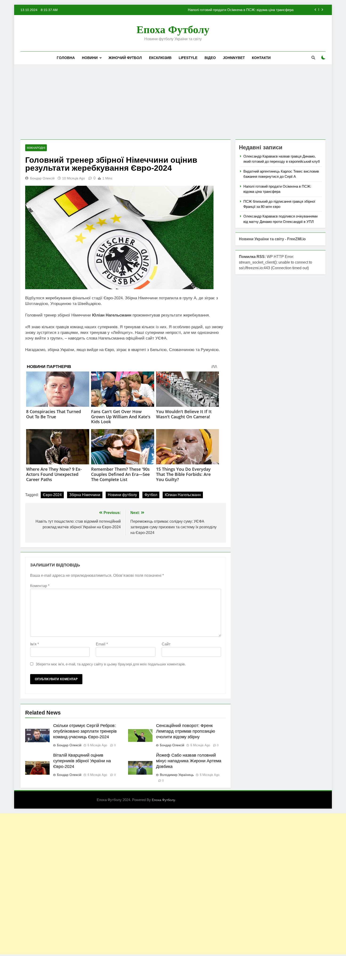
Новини (90, 58)
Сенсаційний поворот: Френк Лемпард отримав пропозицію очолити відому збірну (185, 731)
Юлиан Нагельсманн (183, 495)
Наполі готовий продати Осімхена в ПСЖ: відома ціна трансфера (241, 10)
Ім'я (34, 644)
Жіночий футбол (125, 58)
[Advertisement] (173, 102)
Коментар (39, 586)
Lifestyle (188, 58)
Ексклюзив (160, 58)
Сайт (166, 644)
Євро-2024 (52, 495)
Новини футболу (122, 495)
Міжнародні (36, 148)
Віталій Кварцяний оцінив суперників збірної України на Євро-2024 (82, 761)
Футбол (151, 495)
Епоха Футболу (173, 30)
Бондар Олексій (42, 178)
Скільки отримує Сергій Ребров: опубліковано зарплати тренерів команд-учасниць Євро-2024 (85, 731)
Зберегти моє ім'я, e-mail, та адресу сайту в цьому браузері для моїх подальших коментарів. (111, 664)
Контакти (261, 58)
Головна (66, 58)
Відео (210, 58)
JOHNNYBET (234, 58)
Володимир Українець (177, 775)
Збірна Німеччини (84, 495)
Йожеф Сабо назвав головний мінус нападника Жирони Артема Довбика (188, 761)
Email (102, 644)
